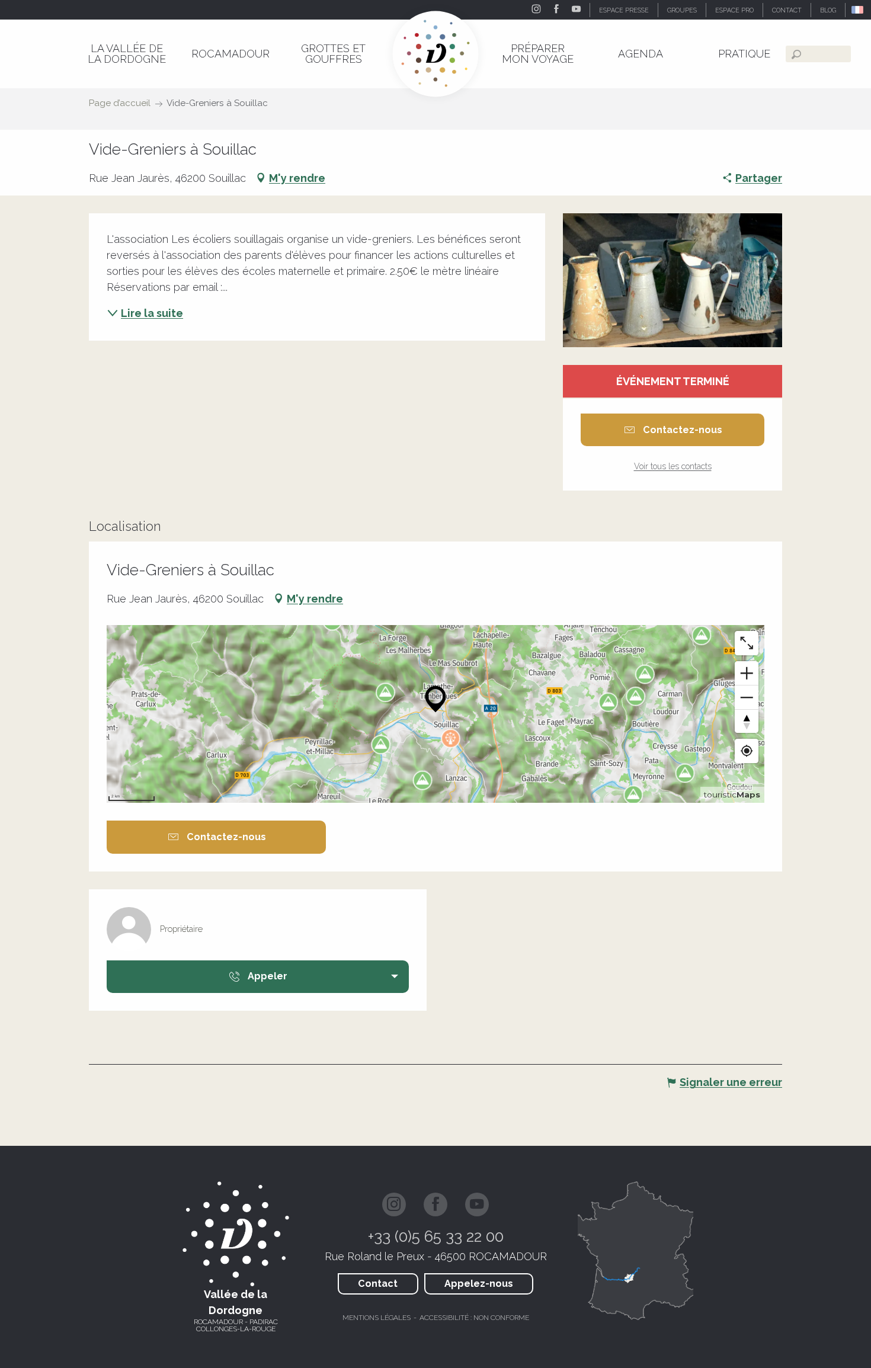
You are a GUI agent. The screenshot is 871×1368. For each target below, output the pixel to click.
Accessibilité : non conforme (474, 1317)
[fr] (858, 10)
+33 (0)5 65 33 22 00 (436, 1236)
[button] (858, 10)
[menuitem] (126, 53)
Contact (378, 1283)
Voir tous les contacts (673, 466)
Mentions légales (376, 1317)
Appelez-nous (478, 1283)
